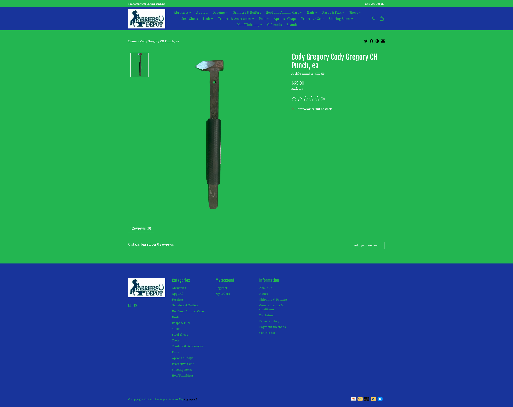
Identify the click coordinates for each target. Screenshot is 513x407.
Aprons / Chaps (285, 19)
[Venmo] (380, 399)
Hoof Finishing (182, 375)
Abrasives (179, 288)
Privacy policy (269, 321)
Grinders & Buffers (247, 12)
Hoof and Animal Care (188, 311)
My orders (223, 294)
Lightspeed (190, 399)
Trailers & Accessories (187, 346)
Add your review (366, 245)
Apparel (202, 12)
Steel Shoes (189, 19)
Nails (175, 317)
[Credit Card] (353, 399)
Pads (175, 352)
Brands (292, 25)
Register (221, 288)
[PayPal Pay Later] (373, 399)
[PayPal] (360, 399)
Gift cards (274, 25)
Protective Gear (312, 19)
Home (132, 41)
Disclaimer (267, 315)
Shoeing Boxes (182, 370)
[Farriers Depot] (146, 19)
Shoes (176, 329)
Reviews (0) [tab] (141, 228)
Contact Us (267, 333)
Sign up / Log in (374, 3)
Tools (175, 340)
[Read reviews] (306, 98)
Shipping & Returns (273, 299)
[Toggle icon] (374, 18)
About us (265, 288)
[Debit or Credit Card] (366, 399)
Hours (263, 294)
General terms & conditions (271, 307)
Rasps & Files (181, 323)
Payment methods (272, 327)
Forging (177, 299)
